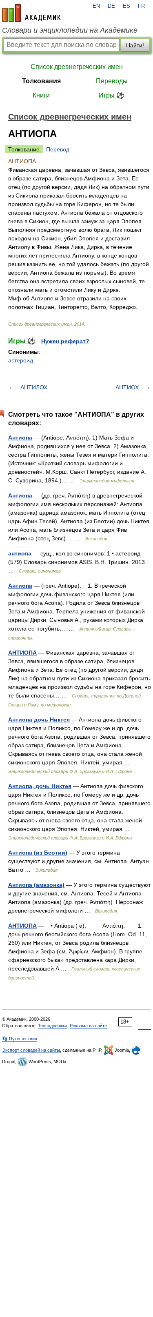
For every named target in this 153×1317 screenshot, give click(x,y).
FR (141, 6)
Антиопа (20, 437)
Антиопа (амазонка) (36, 885)
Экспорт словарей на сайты (31, 1050)
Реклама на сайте (88, 1025)
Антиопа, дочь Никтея (39, 786)
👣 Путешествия (19, 1038)
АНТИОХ (127, 387)
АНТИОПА (22, 652)
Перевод (57, 149)
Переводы (112, 81)
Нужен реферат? (65, 341)
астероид (20, 360)
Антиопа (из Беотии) (37, 852)
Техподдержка (52, 1025)
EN (96, 6)
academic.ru (31, 13)
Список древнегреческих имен (77, 66)
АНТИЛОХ (33, 387)
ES (126, 6)
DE (111, 6)
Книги (41, 95)
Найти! (135, 45)
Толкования (41, 81)
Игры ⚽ (111, 95)
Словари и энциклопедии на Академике (69, 30)
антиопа (19, 553)
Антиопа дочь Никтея (39, 719)
